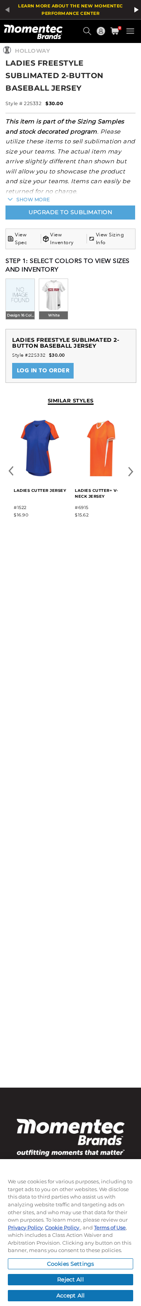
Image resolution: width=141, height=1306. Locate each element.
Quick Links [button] (102, 34)
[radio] (20, 300)
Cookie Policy (62, 1227)
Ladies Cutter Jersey (40, 490)
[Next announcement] (135, 10)
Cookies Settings (70, 1263)
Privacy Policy (25, 1227)
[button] (88, 34)
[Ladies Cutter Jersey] (40, 475)
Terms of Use (110, 1227)
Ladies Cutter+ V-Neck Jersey (96, 493)
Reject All (70, 1279)
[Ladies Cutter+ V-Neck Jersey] (101, 475)
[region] (70, 1232)
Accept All (70, 1295)
